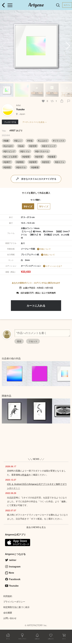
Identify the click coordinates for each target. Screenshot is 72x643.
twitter (12, 560)
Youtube (14, 585)
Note (11, 572)
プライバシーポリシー (14, 601)
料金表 (25, 474)
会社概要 (7, 612)
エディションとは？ (54, 266)
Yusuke (20, 109)
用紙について (49, 254)
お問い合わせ (9, 618)
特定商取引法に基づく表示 (16, 607)
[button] (68, 46)
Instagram (14, 566)
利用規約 (7, 596)
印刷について (45, 249)
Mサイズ (43, 206)
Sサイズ (28, 206)
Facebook (14, 579)
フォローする (10, 121)
